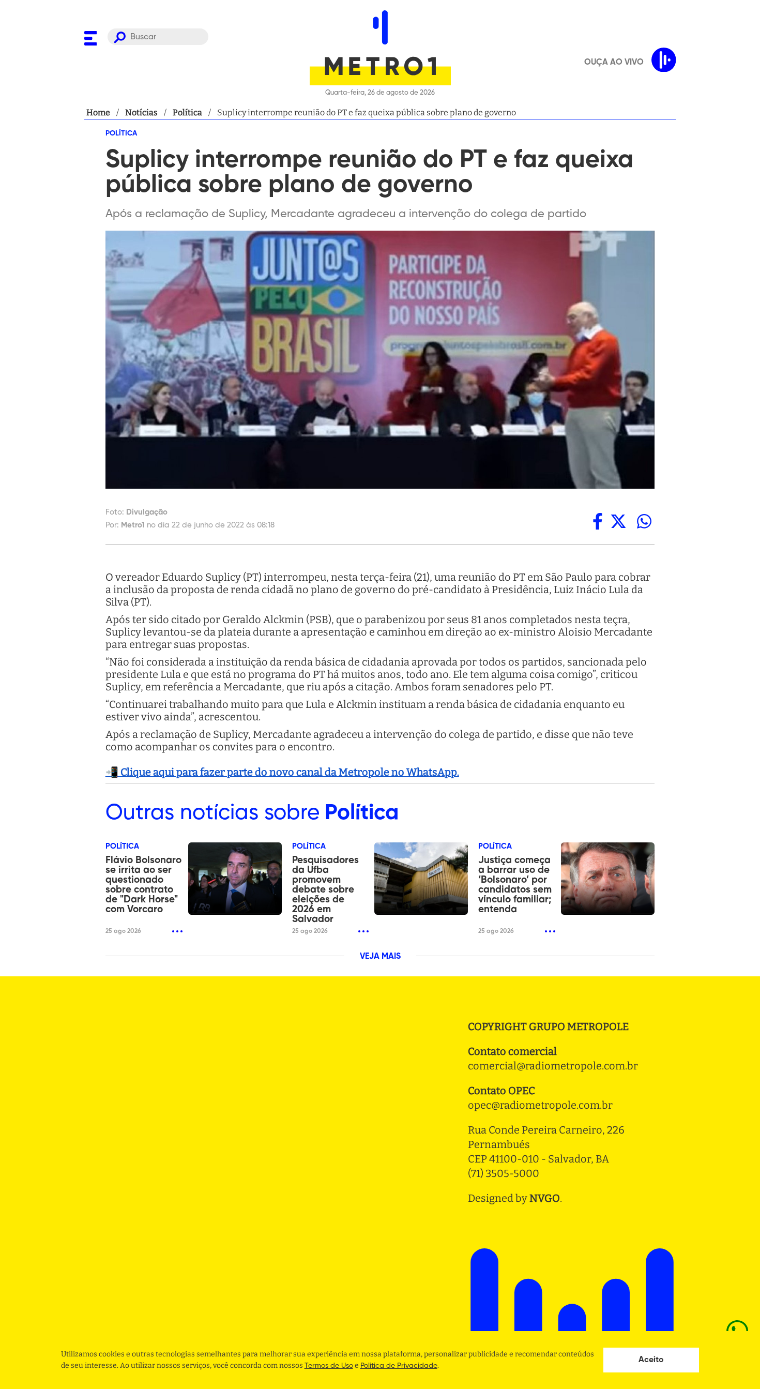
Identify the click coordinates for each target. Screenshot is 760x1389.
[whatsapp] (644, 521)
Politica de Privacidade (398, 1365)
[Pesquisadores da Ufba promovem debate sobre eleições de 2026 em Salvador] (421, 878)
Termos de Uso (329, 1365)
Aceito (651, 1360)
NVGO (544, 1198)
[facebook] (597, 521)
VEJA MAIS (380, 957)
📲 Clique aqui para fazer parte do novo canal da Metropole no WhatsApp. (282, 772)
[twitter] (618, 521)
